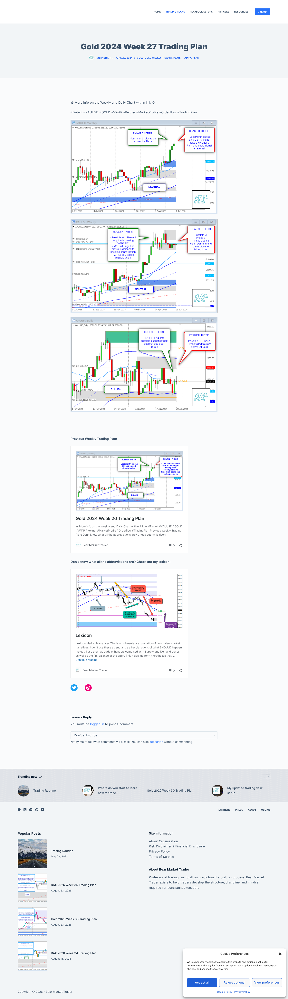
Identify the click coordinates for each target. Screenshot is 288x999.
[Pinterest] (36, 809)
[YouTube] (42, 809)
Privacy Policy (242, 991)
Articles (223, 11)
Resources (241, 11)
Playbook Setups (201, 11)
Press (239, 809)
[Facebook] (19, 809)
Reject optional (234, 982)
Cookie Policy (224, 991)
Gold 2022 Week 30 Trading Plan (170, 790)
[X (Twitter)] (25, 809)
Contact (262, 11)
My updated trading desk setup (245, 790)
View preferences (267, 982)
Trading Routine (44, 790)
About (252, 809)
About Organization (163, 841)
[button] (280, 954)
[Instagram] (30, 809)
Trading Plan (190, 57)
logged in (97, 724)
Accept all (202, 982)
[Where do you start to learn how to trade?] (88, 790)
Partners (224, 809)
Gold (140, 57)
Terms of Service (161, 857)
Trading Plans (175, 11)
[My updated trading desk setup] (217, 790)
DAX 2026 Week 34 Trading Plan (73, 953)
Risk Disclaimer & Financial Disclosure (177, 846)
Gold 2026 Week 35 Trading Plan (74, 919)
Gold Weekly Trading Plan (162, 57)
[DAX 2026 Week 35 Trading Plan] (32, 887)
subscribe (156, 742)
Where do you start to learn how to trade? (117, 790)
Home (157, 11)
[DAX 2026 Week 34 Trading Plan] (32, 956)
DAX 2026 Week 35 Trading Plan (73, 885)
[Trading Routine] (23, 790)
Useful (265, 809)
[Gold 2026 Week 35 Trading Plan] (32, 922)
